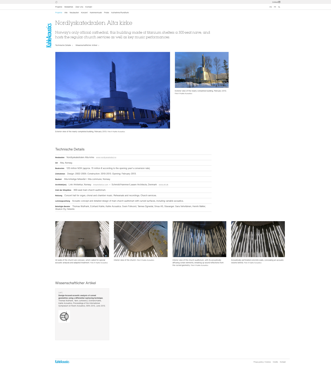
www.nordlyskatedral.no (106, 157)
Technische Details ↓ (64, 45)
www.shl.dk (163, 184)
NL (279, 7)
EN (271, 7)
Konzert (84, 12)
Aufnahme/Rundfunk (120, 12)
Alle (65, 12)
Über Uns (79, 6)
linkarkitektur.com (100, 184)
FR (275, 7)
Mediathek (68, 6)
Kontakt (88, 6)
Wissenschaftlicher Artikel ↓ (87, 45)
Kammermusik (96, 12)
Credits (275, 362)
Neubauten (74, 12)
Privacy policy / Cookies (262, 362)
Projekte (58, 6)
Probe (106, 12)
